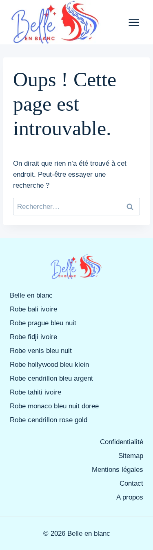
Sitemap (130, 456)
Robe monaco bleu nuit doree (54, 406)
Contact (131, 483)
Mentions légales (117, 469)
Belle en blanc (31, 295)
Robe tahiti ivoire (35, 392)
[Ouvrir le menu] (133, 22)
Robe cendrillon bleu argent (51, 378)
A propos (129, 497)
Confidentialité (121, 442)
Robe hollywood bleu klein (49, 364)
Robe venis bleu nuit (41, 351)
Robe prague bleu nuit (43, 323)
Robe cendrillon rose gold (48, 420)
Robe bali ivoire (33, 309)
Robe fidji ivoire (33, 337)
